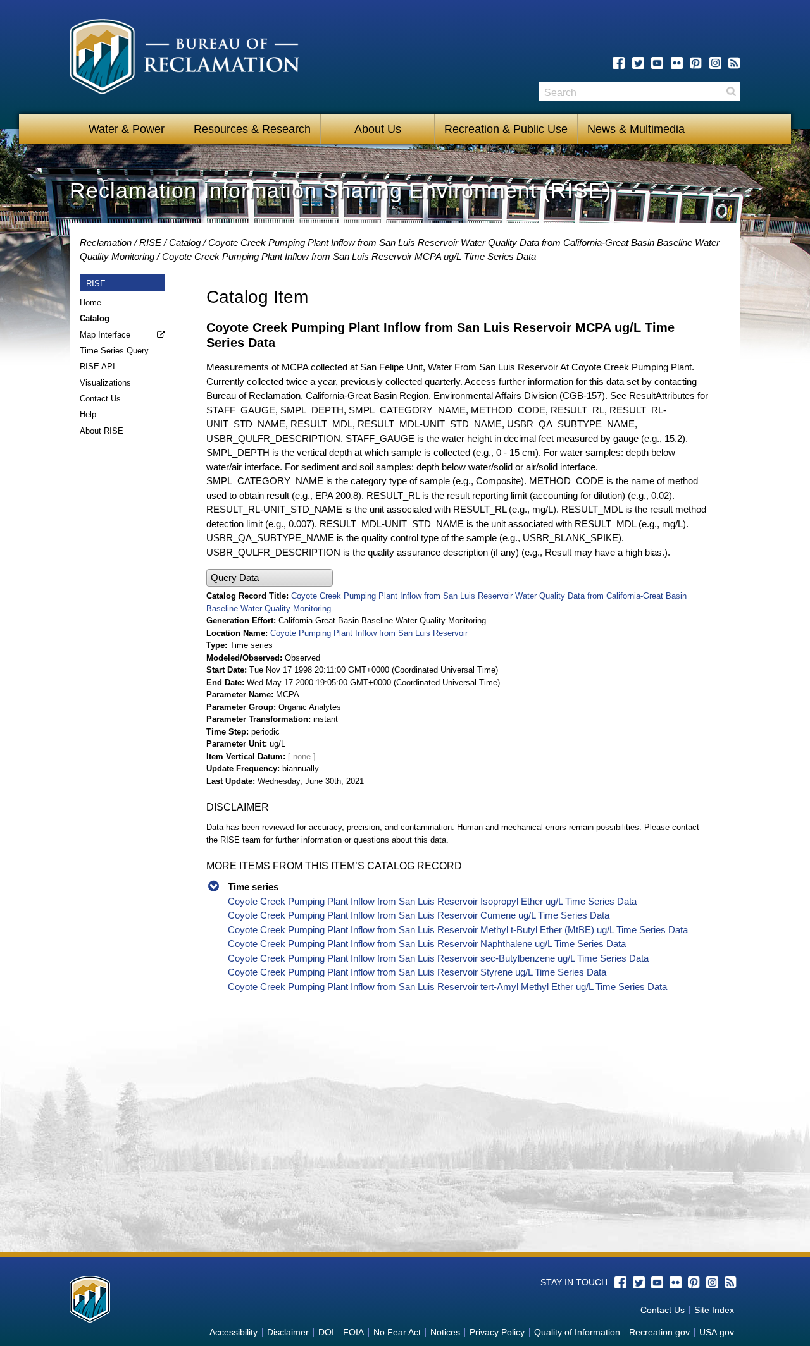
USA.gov (716, 1332)
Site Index (714, 1310)
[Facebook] (619, 63)
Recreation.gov (659, 1332)
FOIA (353, 1332)
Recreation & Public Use (506, 129)
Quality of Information (577, 1332)
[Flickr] (677, 63)
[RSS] (734, 63)
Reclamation (106, 242)
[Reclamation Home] (184, 59)
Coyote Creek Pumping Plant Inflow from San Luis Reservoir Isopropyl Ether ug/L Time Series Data (432, 901)
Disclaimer (288, 1332)
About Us (377, 129)
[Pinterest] (696, 63)
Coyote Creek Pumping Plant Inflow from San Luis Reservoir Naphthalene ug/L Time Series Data (427, 943)
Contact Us (100, 398)
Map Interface (105, 335)
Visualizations (105, 383)
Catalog (185, 242)
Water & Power (127, 129)
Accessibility (233, 1332)
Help (88, 414)
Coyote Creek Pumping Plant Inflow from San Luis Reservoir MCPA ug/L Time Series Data (349, 256)
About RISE (101, 431)
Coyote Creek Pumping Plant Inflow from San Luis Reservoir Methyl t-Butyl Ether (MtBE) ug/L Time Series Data (458, 929)
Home (90, 302)
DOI (326, 1332)
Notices (445, 1332)
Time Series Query (114, 350)
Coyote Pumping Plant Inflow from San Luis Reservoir (369, 633)
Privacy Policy (497, 1332)
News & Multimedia (636, 129)
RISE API (97, 366)
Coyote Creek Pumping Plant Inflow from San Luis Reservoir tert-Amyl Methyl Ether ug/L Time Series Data (447, 986)
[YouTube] (657, 63)
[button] (269, 578)
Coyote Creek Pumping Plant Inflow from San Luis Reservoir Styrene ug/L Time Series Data (417, 972)
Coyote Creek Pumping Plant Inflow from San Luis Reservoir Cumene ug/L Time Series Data (418, 915)
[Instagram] (715, 63)
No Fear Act (397, 1332)
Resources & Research (252, 129)
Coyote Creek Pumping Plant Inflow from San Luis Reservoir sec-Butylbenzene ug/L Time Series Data (438, 958)
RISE (150, 242)
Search (730, 91)
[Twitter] (638, 63)
